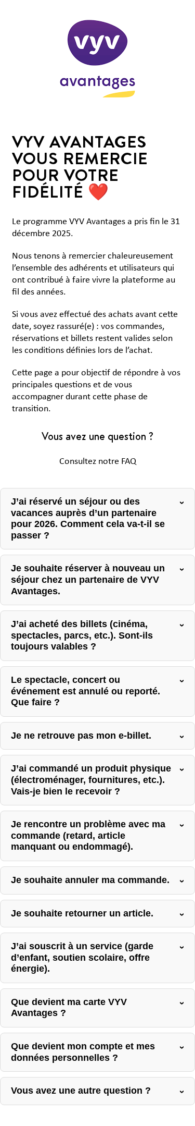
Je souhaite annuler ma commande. (90, 880)
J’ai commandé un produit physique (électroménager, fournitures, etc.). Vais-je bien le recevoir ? (91, 779)
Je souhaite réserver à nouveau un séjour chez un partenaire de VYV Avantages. (88, 579)
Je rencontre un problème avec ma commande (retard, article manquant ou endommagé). (88, 835)
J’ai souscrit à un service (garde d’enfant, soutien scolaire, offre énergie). (82, 957)
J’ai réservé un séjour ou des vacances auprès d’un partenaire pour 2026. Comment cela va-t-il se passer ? (88, 518)
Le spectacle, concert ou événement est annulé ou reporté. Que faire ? (85, 691)
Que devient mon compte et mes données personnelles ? (83, 1052)
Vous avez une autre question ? (81, 1090)
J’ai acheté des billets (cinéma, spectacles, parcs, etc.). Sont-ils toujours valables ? (82, 635)
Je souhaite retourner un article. (82, 913)
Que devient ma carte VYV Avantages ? (69, 1008)
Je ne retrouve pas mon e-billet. (81, 735)
